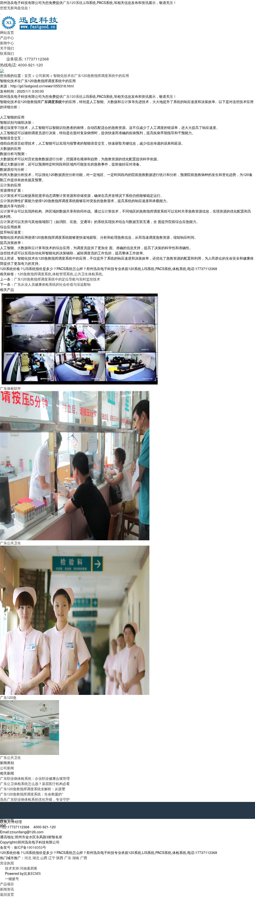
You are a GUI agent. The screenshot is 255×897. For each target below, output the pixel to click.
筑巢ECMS (32, 873)
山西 (43, 857)
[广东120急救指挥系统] (74, 619)
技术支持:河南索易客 (21, 868)
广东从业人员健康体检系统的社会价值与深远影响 (52, 284)
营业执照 (7, 862)
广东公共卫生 (10, 542)
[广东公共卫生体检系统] (29, 727)
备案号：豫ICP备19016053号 (23, 847)
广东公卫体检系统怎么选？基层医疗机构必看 (35, 783)
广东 (67, 857)
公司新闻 (42, 75)
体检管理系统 (62, 273)
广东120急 (8, 697)
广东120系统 (73, 2)
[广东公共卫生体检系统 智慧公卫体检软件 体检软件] (74, 465)
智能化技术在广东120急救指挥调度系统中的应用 (91, 75)
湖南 (75, 857)
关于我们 (7, 48)
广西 (83, 857)
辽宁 (51, 857)
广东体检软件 (10, 388)
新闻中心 (7, 42)
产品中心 (7, 37)
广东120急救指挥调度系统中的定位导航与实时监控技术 (57, 279)
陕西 (59, 857)
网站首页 (7, 32)
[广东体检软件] (79, 338)
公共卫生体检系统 (88, 273)
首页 (27, 75)
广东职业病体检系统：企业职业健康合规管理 (35, 778)
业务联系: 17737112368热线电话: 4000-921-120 (24, 62)
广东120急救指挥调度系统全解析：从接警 (32, 788)
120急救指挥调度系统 (34, 273)
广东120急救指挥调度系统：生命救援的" (31, 793)
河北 (27, 857)
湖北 (35, 857)
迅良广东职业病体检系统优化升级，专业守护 (35, 799)
